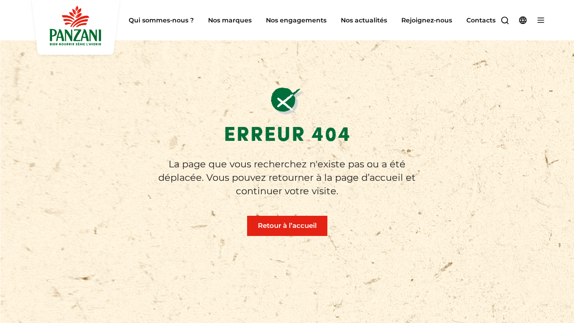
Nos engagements (296, 20)
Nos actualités (364, 20)
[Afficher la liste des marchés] (522, 20)
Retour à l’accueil (287, 225)
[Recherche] (504, 20)
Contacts (481, 20)
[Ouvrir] (540, 20)
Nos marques (230, 20)
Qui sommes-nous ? (161, 20)
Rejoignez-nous (426, 20)
